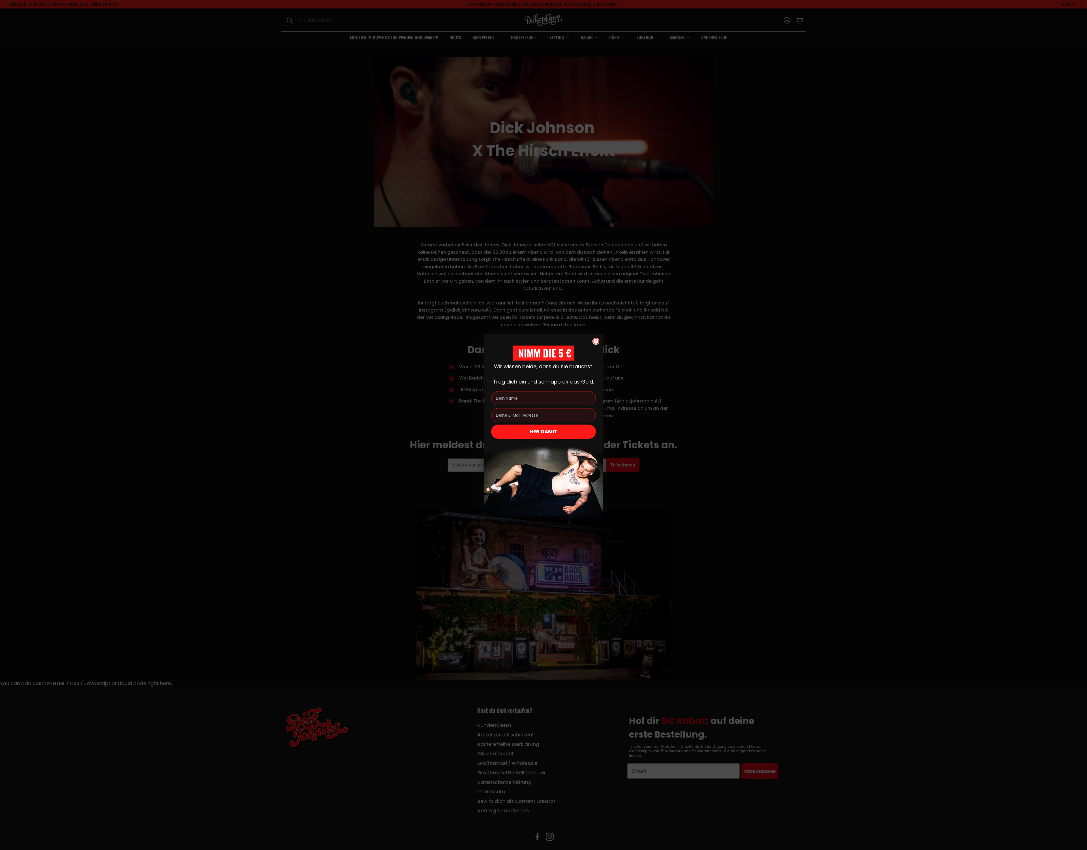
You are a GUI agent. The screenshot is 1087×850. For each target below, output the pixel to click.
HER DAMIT (543, 431)
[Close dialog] (596, 341)
